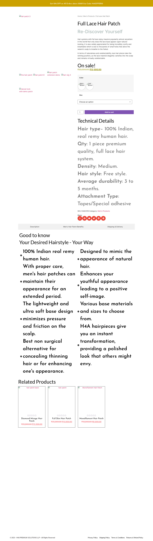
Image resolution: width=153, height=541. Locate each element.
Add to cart (109, 112)
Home (80, 16)
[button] (80, 218)
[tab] (34, 227)
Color (81, 77)
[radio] (81, 86)
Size (80, 95)
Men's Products (89, 16)
